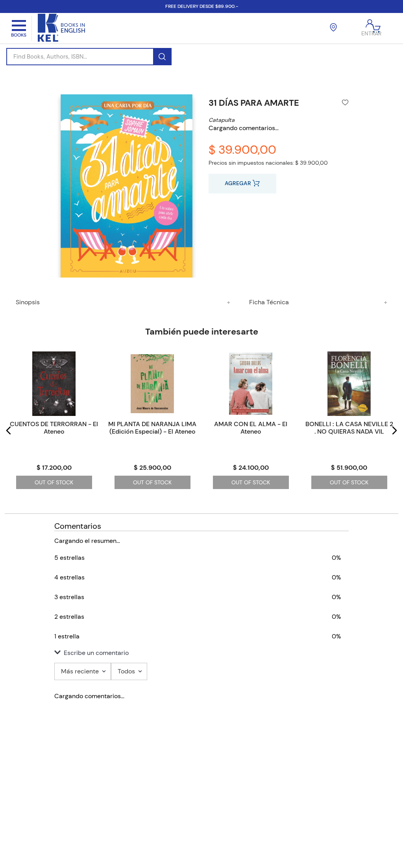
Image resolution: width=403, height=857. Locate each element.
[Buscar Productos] (162, 56)
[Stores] (333, 28)
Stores (181, 774)
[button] (9, 430)
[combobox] (89, 56)
